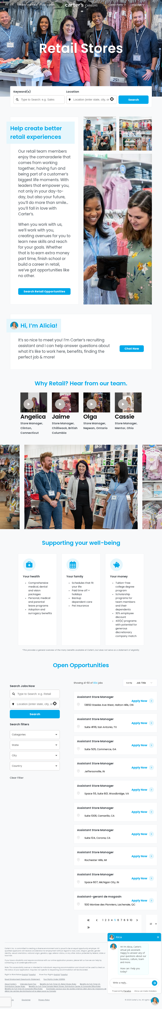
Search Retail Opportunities (44, 291)
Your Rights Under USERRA (54, 979)
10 (131, 920)
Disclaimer (26, 1000)
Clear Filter (17, 778)
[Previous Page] (97, 920)
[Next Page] (137, 920)
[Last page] (88, 927)
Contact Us (9, 1000)
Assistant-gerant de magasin (99, 896)
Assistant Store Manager (95, 697)
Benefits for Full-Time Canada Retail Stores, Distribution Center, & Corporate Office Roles (65, 986)
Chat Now (132, 349)
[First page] (88, 920)
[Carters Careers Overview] (81, 5)
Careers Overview (27, 4)
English (25, 974)
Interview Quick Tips (28, 984)
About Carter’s (10, 984)
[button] (35, 734)
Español (32, 974)
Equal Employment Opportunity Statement (22, 979)
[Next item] (154, 487)
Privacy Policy (44, 1000)
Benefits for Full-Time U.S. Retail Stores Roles (58, 984)
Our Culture (48, 4)
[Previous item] (7, 487)
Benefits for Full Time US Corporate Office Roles (24, 989)
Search (133, 100)
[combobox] (94, 99)
